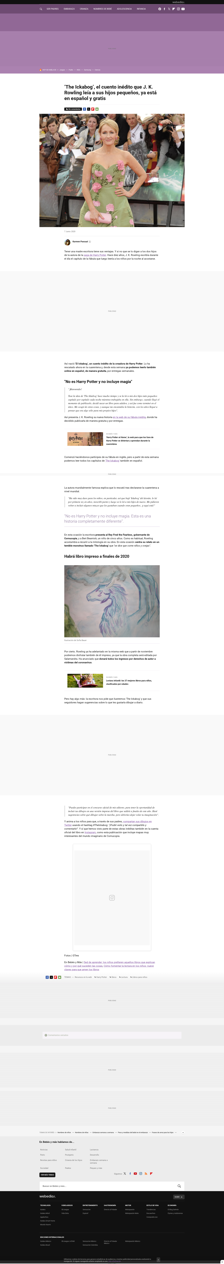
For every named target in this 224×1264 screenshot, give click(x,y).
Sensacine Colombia (90, 1245)
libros (113, 977)
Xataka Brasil (45, 1245)
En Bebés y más (111, 434)
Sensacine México (89, 1241)
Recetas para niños (48, 1160)
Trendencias (151, 1209)
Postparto (69, 1155)
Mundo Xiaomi (45, 1225)
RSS (146, 1173)
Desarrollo (94, 1155)
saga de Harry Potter (95, 255)
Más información (114, 1261)
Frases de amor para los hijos (163, 1132)
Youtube (183, 9)
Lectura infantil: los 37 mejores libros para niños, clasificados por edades (129, 682)
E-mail (97, 109)
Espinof (85, 1213)
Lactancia (94, 1150)
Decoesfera (150, 1213)
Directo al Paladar (110, 1209)
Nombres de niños (64, 1132)
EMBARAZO (69, 9)
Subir (177, 1197)
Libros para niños (139, 977)
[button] (81, 241)
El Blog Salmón (173, 1209)
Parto (42, 1155)
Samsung (87, 70)
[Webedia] (178, 2)
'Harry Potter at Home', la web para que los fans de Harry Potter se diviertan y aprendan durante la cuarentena (129, 440)
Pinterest (159, 9)
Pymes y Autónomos (175, 1213)
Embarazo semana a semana (103, 1132)
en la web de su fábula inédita (129, 417)
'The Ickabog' (112, 460)
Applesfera (44, 1217)
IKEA (78, 70)
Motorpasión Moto (132, 1213)
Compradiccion (152, 1217)
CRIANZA (84, 9)
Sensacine (86, 1209)
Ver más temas (47, 1175)
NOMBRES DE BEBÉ (102, 9)
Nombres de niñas (82, 1132)
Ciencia (97, 70)
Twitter (169, 9)
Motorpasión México (132, 1241)
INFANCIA (141, 9)
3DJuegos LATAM (68, 1241)
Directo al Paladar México (110, 1242)
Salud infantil (70, 1150)
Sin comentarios (74, 109)
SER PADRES (53, 9)
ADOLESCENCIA (124, 9)
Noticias (44, 1150)
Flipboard (173, 9)
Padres (68, 1168)
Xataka (42, 1209)
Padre (71, 70)
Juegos (62, 70)
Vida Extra (65, 1213)
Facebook (164, 9)
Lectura (124, 977)
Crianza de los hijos (73, 1160)
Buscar (179, 1186)
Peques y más (96, 1168)
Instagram (178, 9)
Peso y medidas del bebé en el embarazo (133, 1132)
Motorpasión (129, 1209)
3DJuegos (65, 1209)
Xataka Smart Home (47, 1221)
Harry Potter (101, 977)
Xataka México (45, 1241)
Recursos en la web (83, 977)
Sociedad (44, 1168)
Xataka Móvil (45, 1213)
